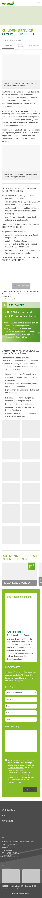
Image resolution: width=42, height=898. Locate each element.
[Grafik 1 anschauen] (14, 286)
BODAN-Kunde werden (17, 583)
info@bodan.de (13, 856)
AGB (3, 815)
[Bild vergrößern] (21, 67)
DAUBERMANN (11, 888)
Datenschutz (8, 810)
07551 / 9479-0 (13, 853)
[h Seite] (2, 827)
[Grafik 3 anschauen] (23, 286)
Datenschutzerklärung (16, 767)
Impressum (7, 821)
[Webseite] (11, 876)
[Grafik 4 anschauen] (27, 286)
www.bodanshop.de (9, 299)
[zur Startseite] (9, 3)
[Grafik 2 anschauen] (19, 286)
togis (17, 888)
